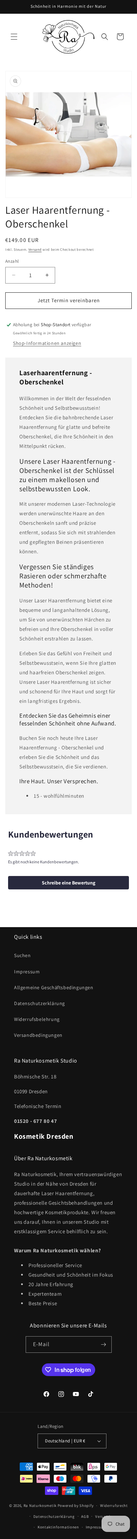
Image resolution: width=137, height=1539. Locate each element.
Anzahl (12, 261)
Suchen (22, 955)
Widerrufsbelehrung (37, 1019)
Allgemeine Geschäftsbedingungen (53, 987)
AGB (85, 1516)
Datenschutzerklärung (39, 1003)
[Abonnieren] (103, 1344)
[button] (14, 36)
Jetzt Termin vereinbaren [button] (69, 300)
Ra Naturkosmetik (40, 1505)
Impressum (27, 971)
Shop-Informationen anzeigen (47, 343)
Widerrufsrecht (114, 1505)
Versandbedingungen (38, 1035)
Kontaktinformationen (58, 1527)
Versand (35, 249)
